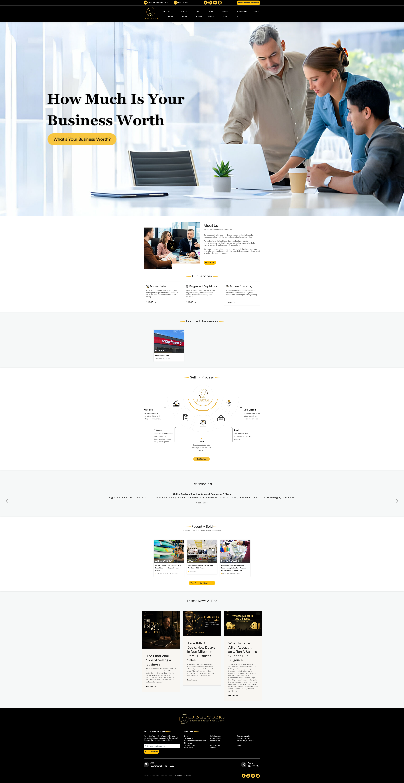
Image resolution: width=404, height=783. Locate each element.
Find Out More (151, 302)
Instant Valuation (211, 13)
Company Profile (189, 745)
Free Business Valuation (248, 3)
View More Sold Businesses (202, 583)
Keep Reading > (151, 686)
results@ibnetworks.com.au (158, 2)
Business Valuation (184, 13)
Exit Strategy (199, 13)
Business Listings (225, 13)
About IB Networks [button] (243, 11)
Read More (209, 263)
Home (163, 11)
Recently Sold (215, 741)
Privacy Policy (188, 748)
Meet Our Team (215, 745)
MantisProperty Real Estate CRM (164, 776)
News (239, 745)
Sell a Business (171, 13)
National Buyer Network (245, 741)
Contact (256, 11)
